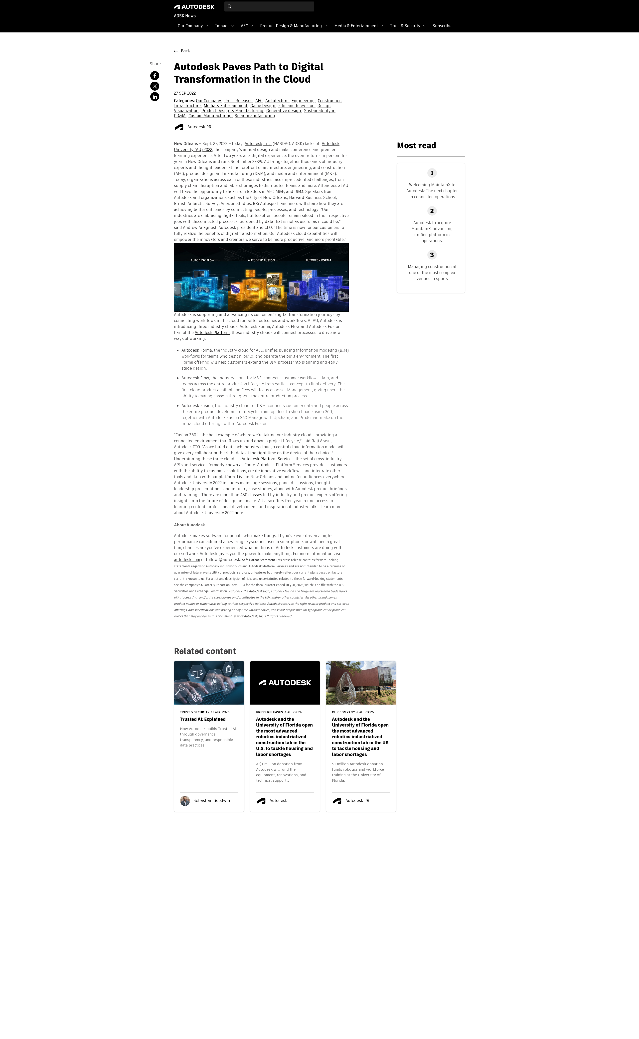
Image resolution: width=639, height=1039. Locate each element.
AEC (244, 26)
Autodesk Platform (212, 333)
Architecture (277, 101)
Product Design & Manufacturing (291, 26)
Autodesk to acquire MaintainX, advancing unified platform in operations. (432, 232)
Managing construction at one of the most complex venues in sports (432, 273)
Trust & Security (405, 26)
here (239, 513)
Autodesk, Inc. (258, 144)
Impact (222, 26)
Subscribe (442, 26)
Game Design (263, 106)
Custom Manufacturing (210, 116)
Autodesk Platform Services (268, 459)
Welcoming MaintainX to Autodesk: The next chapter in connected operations (432, 191)
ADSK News (185, 16)
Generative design (284, 111)
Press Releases (238, 101)
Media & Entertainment (356, 26)
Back (185, 51)
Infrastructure (188, 106)
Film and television (297, 106)
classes (255, 495)
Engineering (304, 101)
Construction (330, 101)
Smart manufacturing (255, 116)
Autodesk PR (198, 127)
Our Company (190, 26)
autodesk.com (187, 560)
